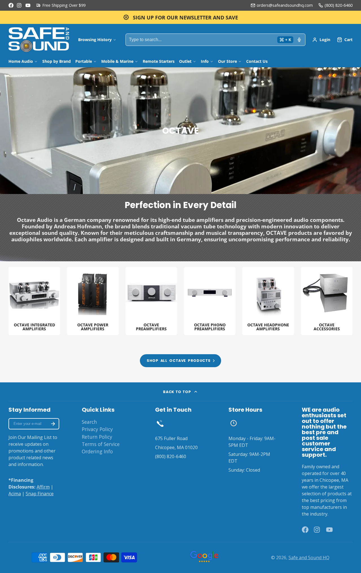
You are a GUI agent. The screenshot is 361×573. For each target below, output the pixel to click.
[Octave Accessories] (327, 301)
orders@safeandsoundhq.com (285, 5)
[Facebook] (11, 5)
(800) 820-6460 (339, 5)
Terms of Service (101, 444)
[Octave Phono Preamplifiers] (209, 301)
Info (205, 61)
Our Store (227, 61)
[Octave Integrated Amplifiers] (34, 301)
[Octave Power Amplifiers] (92, 301)
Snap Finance (40, 493)
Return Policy (97, 436)
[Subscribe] (53, 423)
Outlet (185, 61)
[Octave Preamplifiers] (151, 301)
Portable (83, 61)
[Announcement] (180, 17)
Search (89, 421)
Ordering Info (97, 451)
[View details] (160, 423)
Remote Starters (159, 61)
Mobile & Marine (117, 61)
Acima (14, 493)
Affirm (43, 487)
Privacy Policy (97, 429)
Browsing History (95, 39)
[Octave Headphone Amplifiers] (268, 301)
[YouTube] (27, 5)
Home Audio (20, 61)
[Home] (38, 39)
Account (321, 39)
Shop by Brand (56, 61)
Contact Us (257, 61)
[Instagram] (19, 5)
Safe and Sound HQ (309, 557)
